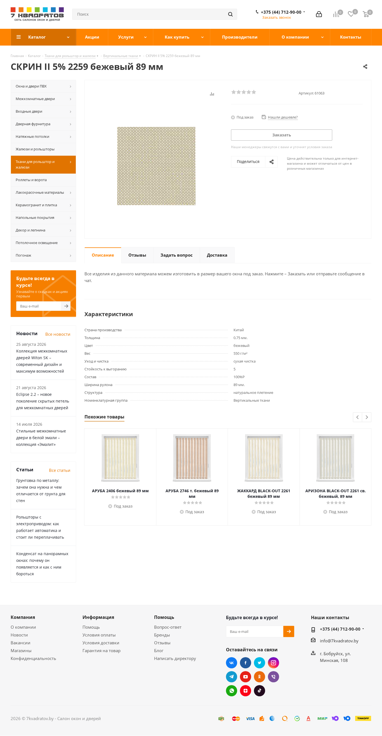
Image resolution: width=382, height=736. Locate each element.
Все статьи (59, 470)
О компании (23, 627)
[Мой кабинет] (319, 14)
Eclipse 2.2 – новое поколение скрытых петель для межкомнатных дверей (42, 401)
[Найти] (230, 14)
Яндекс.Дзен (245, 690)
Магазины (21, 650)
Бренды (162, 635)
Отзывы (162, 642)
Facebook (245, 662)
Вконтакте (231, 662)
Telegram (231, 676)
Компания (23, 617)
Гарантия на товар (101, 650)
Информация (98, 617)
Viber (273, 676)
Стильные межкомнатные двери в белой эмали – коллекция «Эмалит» (41, 437)
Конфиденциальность (33, 658)
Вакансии (20, 642)
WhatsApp (231, 690)
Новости (19, 635)
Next (366, 417)
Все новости (57, 334)
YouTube (245, 676)
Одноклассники (259, 676)
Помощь (91, 627)
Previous (357, 417)
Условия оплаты (99, 635)
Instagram (273, 662)
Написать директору (175, 658)
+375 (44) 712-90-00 (281, 12)
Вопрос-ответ (167, 627)
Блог (158, 650)
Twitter (259, 662)
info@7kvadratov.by (339, 640)
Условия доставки (100, 642)
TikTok (259, 690)
